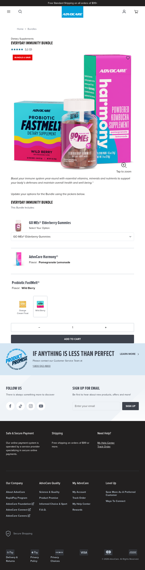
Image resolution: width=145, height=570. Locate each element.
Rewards (77, 509)
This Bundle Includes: (22, 207)
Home (20, 29)
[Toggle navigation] (8, 11)
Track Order (104, 446)
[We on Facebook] (10, 406)
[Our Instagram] (31, 406)
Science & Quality (49, 492)
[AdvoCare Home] (72, 12)
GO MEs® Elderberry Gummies (50, 223)
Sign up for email (86, 388)
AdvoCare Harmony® (43, 257)
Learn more (127, 354)
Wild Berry (28, 288)
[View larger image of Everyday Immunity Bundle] (72, 114)
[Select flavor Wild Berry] (37, 301)
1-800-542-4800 (42, 366)
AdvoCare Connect (17, 509)
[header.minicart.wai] (136, 11)
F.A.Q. (42, 509)
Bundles (32, 29)
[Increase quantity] (106, 327)
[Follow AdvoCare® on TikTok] (20, 406)
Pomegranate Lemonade (54, 262)
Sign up (130, 406)
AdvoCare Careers (17, 515)
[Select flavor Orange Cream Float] (20, 301)
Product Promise (48, 497)
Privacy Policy (34, 559)
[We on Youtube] (41, 406)
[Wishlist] (128, 58)
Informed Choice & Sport (53, 503)
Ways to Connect (115, 501)
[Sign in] (124, 11)
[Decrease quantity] (39, 327)
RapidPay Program (16, 497)
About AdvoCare (15, 492)
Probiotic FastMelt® (26, 283)
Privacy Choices (55, 559)
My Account (79, 492)
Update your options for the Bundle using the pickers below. (48, 194)
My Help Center (106, 442)
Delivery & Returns (12, 559)
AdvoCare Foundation (19, 503)
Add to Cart (72, 339)
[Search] (20, 11)
